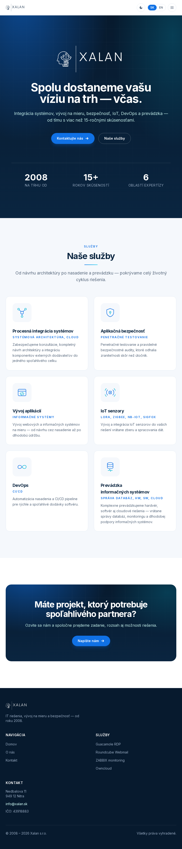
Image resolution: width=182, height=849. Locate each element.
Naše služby (114, 138)
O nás (10, 752)
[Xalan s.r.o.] (15, 7)
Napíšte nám (88, 641)
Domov (11, 744)
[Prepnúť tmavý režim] (141, 7)
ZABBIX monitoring (110, 760)
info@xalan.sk (16, 804)
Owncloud (104, 768)
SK (152, 7)
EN (161, 7)
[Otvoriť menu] (172, 7)
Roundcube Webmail (112, 752)
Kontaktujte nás (70, 138)
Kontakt (11, 760)
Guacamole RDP (108, 744)
